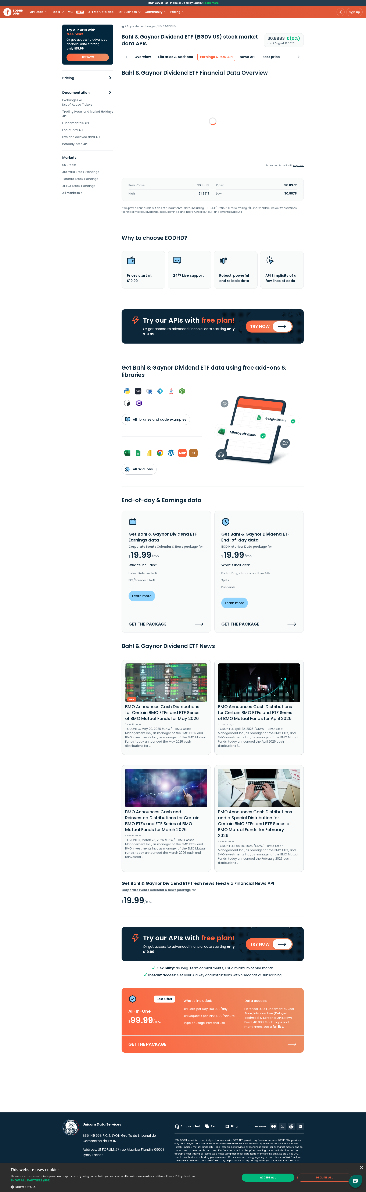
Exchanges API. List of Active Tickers (77, 102)
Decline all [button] (324, 1177)
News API (247, 56)
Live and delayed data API (81, 137)
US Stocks (69, 165)
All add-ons (142, 469)
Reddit (216, 1126)
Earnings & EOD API (216, 56)
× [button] (361, 1167)
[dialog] (183, 1177)
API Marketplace (101, 12)
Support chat (190, 1126)
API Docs (36, 12)
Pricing (68, 78)
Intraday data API (74, 144)
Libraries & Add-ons (175, 56)
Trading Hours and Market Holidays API (87, 113)
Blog (234, 1126)
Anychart (298, 165)
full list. (278, 1027)
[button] (104, 1180)
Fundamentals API (75, 123)
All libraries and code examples (159, 419)
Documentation (76, 92)
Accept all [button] (268, 1177)
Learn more (211, 3)
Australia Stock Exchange (80, 172)
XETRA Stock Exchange (79, 186)
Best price (271, 56)
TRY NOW (88, 57)
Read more (190, 1176)
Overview (142, 56)
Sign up (354, 12)
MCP (75, 12)
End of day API (72, 130)
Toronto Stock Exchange (80, 179)
